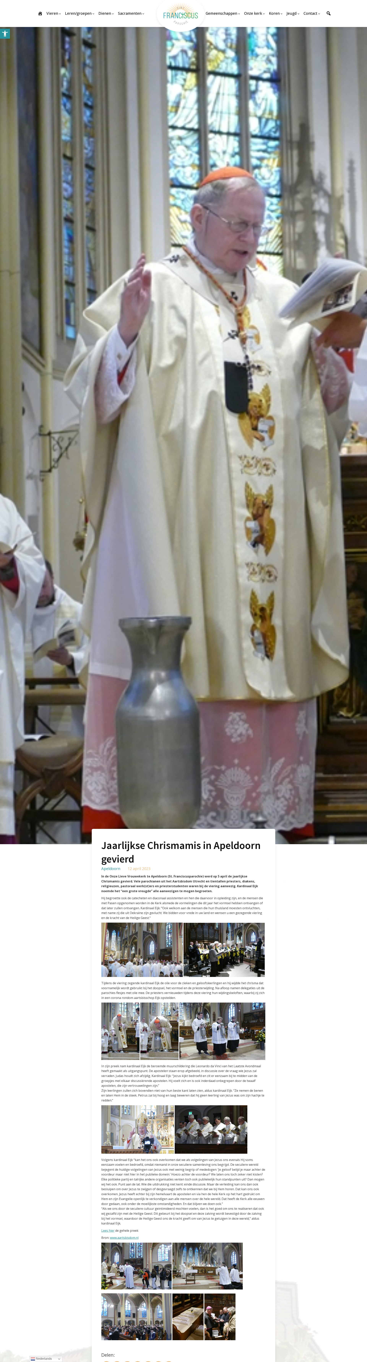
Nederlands (43, 1358)
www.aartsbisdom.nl (124, 1238)
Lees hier (107, 1230)
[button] (5, 34)
